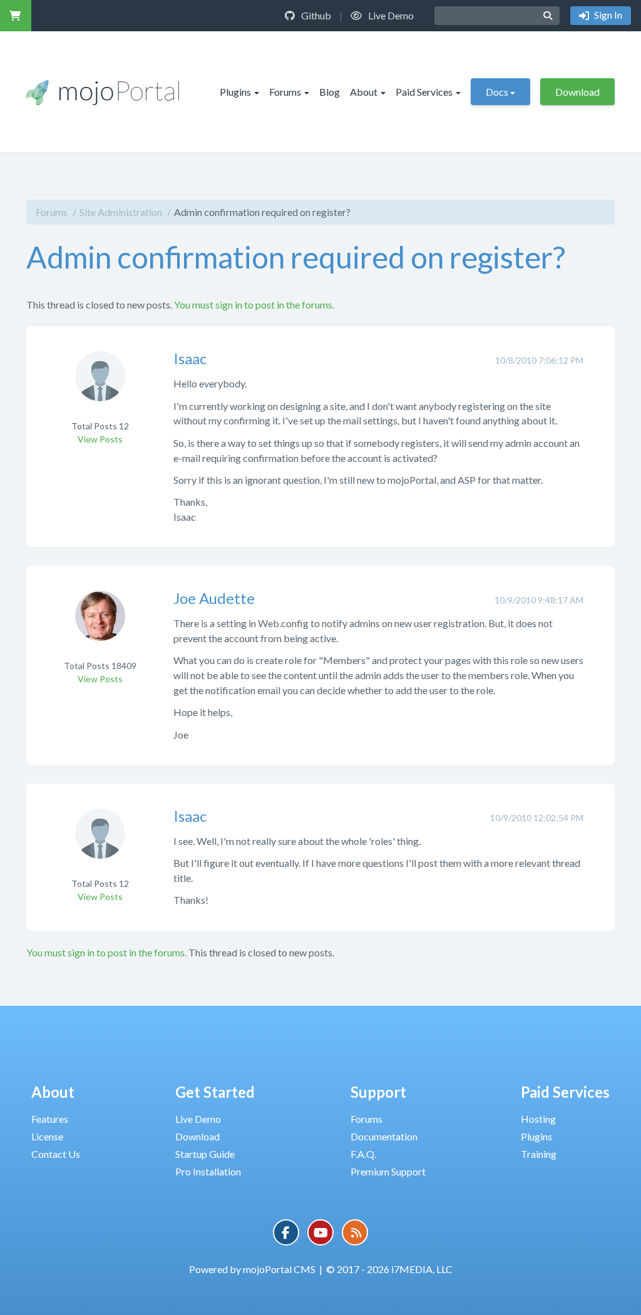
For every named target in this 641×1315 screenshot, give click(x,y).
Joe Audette (214, 598)
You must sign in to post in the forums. (254, 304)
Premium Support (388, 1171)
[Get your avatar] (100, 384)
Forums (285, 92)
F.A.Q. (363, 1154)
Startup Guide (205, 1154)
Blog (329, 92)
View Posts (100, 439)
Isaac (190, 358)
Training (538, 1154)
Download (577, 92)
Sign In (607, 15)
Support (378, 1092)
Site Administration (120, 212)
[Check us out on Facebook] (286, 1232)
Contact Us (55, 1154)
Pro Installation (208, 1171)
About (363, 92)
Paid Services (424, 92)
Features (49, 1119)
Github (315, 15)
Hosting (538, 1119)
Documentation (384, 1136)
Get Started (215, 1092)
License (47, 1136)
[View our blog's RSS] (355, 1232)
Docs (497, 92)
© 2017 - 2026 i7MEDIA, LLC (389, 1269)
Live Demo (390, 15)
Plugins (235, 92)
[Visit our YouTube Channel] (320, 1232)
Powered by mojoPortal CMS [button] (252, 1269)
